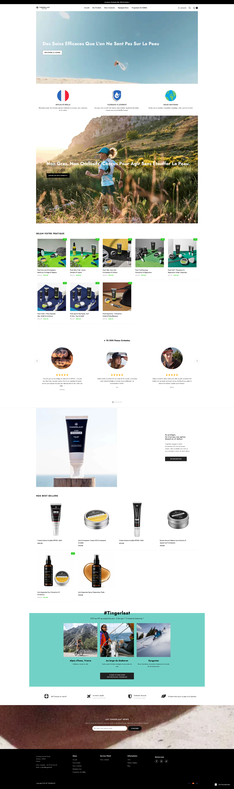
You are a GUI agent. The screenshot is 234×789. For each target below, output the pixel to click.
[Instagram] (161, 761)
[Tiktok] (166, 761)
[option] (62, 369)
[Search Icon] (190, 8)
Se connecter (182, 8)
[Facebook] (156, 761)
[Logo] (51, 8)
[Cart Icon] (194, 8)
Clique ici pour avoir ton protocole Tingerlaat (117, 676)
